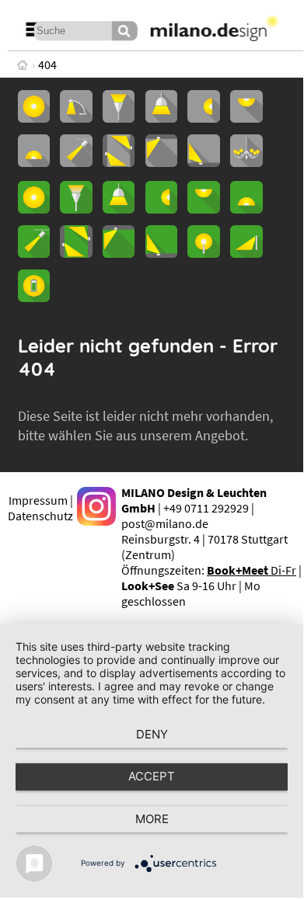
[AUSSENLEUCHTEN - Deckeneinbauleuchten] (119, 253)
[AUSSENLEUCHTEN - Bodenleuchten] (246, 209)
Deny (152, 734)
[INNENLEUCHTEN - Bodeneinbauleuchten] (203, 162)
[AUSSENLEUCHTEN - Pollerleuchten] (203, 253)
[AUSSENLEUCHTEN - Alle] (34, 209)
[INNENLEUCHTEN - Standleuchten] (119, 118)
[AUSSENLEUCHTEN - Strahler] (34, 253)
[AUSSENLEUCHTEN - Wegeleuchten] (246, 253)
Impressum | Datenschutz (40, 507)
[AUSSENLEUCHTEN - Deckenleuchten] (203, 209)
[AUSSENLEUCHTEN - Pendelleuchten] (119, 209)
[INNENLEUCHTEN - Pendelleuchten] (161, 118)
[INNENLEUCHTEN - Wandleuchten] (203, 118)
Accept (151, 776)
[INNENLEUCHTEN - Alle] (34, 118)
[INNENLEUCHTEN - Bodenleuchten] (34, 162)
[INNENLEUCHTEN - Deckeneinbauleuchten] (161, 162)
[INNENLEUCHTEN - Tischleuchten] (76, 118)
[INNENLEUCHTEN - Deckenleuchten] (246, 118)
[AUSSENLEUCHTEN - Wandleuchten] (161, 209)
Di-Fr (251, 570)
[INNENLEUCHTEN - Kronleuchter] (246, 162)
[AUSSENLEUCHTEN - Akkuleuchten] (34, 297)
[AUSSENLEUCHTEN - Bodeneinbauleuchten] (161, 253)
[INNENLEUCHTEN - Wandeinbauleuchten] (119, 162)
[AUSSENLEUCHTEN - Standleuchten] (76, 209)
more (152, 818)
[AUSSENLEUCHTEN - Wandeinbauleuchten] (76, 253)
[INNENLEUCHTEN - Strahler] (76, 162)
